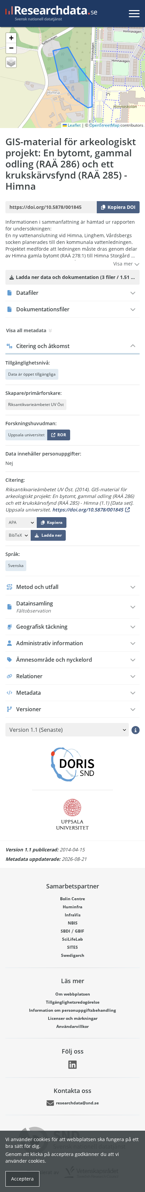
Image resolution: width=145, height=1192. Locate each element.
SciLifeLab (72, 939)
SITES (72, 947)
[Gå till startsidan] (50, 13)
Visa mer (123, 263)
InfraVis (73, 915)
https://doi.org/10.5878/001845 (87, 509)
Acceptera (22, 1178)
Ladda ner (51, 535)
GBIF (79, 931)
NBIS (73, 923)
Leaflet (74, 125)
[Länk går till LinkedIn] (72, 1064)
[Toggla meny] (134, 13)
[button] (11, 38)
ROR (60, 436)
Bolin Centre (72, 899)
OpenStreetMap (104, 125)
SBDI (65, 931)
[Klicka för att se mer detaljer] (136, 729)
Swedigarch (72, 955)
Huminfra (72, 907)
